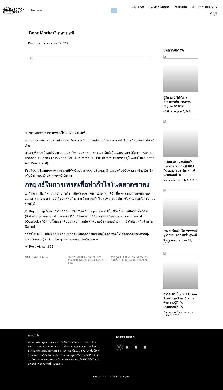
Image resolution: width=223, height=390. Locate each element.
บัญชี (214, 14)
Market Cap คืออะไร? (36, 257)
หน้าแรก (137, 7)
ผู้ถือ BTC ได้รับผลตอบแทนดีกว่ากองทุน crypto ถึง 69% (177, 102)
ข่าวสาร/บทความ (205, 7)
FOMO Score (159, 7)
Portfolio (180, 7)
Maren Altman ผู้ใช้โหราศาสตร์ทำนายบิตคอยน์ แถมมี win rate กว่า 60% (87, 260)
